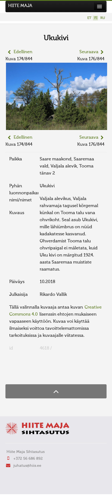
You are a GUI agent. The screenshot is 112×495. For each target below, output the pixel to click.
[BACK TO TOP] (56, 391)
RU (102, 18)
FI (95, 18)
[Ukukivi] (56, 126)
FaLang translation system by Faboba (24, 374)
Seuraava (88, 52)
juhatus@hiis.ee (27, 466)
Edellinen (23, 52)
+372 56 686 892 (28, 459)
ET (89, 18)
